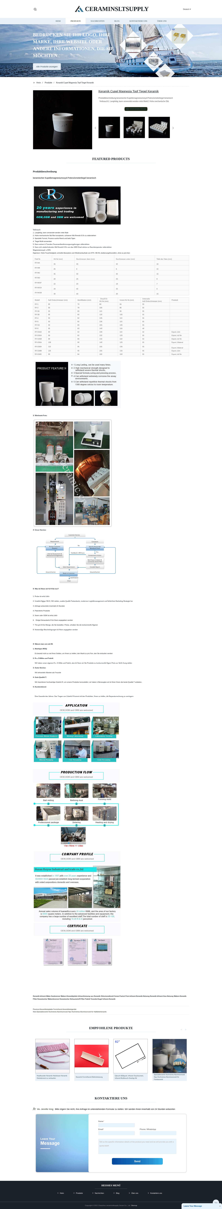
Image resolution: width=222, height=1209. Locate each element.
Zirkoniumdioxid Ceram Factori (113, 996)
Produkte (76, 21)
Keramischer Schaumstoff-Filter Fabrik (75, 999)
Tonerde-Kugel (96, 999)
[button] (35, 9)
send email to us (138, 109)
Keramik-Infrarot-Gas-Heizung (161, 996)
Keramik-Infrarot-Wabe (42, 996)
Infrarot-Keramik (109, 999)
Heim (58, 21)
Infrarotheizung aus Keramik (89, 996)
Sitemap (134, 1205)
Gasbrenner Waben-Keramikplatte (64, 996)
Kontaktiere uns (138, 21)
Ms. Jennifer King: (45, 1109)
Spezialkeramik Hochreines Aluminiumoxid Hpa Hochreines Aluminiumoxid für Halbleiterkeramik (71, 1012)
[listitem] (111, 127)
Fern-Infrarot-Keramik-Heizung (138, 996)
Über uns (161, 21)
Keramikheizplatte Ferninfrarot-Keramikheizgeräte (58, 1009)
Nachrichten (97, 21)
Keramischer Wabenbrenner (48, 999)
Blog (117, 21)
